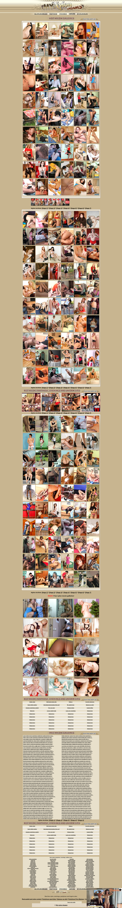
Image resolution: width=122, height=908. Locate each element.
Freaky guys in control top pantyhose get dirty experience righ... (38, 810)
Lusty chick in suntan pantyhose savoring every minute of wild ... (38, 793)
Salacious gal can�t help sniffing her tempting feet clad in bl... (76, 761)
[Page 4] (66, 208)
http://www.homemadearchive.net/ (51, 705)
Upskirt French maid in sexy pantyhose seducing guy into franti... (77, 741)
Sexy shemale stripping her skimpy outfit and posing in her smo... (77, 752)
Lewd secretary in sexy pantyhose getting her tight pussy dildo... (38, 779)
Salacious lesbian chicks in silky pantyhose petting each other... (77, 763)
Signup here (90, 711)
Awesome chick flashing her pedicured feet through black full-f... (38, 785)
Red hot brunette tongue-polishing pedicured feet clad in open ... (38, 761)
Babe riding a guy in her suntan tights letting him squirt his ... (76, 785)
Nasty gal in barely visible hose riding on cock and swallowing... (38, 812)
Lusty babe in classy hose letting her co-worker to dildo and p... (38, 739)
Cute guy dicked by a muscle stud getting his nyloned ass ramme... (77, 794)
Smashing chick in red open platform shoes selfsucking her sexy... (77, 772)
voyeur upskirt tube (51, 711)
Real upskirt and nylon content (31, 899)
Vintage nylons (70, 708)
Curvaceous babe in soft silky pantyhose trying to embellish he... (77, 776)
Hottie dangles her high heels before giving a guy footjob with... (37, 774)
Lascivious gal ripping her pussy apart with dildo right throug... (76, 746)
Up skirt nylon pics (89, 702)
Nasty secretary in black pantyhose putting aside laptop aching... (38, 791)
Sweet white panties (32, 705)
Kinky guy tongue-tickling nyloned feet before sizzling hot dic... (76, 804)
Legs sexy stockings (71, 711)
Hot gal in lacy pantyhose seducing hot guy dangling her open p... (77, 759)
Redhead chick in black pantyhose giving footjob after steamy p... (77, 737)
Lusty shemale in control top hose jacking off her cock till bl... (37, 747)
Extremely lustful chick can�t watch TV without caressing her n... (38, 746)
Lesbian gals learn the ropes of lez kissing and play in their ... (76, 786)
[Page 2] (52, 208)
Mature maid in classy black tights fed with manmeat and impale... (38, 790)
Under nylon (32, 702)
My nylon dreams (61, 905)
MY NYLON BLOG (82, 14)
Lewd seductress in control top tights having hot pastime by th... (77, 771)
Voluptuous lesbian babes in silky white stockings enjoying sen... (77, 790)
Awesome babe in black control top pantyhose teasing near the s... (77, 774)
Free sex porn (51, 708)
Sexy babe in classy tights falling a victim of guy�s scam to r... (76, 778)
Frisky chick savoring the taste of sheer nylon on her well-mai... (76, 796)
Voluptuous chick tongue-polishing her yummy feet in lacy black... (38, 759)
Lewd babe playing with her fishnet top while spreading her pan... (77, 816)
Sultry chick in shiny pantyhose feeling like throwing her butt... (37, 737)
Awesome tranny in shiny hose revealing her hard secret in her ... (38, 763)
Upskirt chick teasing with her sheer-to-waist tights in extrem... (38, 818)
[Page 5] (74, 208)
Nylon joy (32, 711)
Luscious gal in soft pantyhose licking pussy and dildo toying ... (76, 812)
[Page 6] (81, 208)
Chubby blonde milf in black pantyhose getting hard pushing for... (77, 757)
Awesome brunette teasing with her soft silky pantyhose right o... (38, 751)
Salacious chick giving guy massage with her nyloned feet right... (38, 752)
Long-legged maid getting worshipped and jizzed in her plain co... (38, 815)
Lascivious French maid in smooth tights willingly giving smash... (38, 768)
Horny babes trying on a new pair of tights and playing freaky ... (76, 798)
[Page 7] (88, 208)
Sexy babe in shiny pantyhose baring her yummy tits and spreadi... (38, 764)
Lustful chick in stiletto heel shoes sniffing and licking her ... (37, 749)
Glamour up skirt (90, 705)
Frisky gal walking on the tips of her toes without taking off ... (37, 799)
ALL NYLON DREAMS (40, 14)
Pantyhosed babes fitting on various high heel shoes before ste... (77, 764)
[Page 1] (45, 208)
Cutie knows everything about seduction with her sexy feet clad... (38, 788)
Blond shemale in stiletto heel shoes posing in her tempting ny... (76, 793)
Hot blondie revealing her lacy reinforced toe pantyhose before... (77, 788)
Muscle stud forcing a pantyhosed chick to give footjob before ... (38, 804)
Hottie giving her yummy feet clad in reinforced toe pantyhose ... (77, 736)
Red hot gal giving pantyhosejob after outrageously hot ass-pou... (38, 783)
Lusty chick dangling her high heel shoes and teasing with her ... (77, 818)
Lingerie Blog (90, 708)
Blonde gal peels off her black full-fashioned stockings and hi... (76, 806)
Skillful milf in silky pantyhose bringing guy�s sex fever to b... (37, 808)
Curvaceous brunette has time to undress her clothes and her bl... (38, 772)
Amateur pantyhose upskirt (32, 708)
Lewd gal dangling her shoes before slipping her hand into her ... (38, 741)
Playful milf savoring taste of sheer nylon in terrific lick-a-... (75, 739)
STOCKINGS (63, 14)
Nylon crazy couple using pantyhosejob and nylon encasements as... (39, 796)
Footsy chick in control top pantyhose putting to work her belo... (38, 744)
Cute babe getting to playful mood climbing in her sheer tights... (76, 742)
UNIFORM (72, 14)
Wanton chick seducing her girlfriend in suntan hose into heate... (38, 756)
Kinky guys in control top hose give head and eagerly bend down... (77, 751)
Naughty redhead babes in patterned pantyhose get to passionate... (77, 769)
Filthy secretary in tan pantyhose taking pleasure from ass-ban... (77, 810)
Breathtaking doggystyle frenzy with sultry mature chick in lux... (77, 783)
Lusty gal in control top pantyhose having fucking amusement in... (77, 815)
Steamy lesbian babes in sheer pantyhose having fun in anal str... (38, 769)
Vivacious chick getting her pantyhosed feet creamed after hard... (38, 801)
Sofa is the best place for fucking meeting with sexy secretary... (38, 742)
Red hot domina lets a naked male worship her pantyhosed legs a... (39, 754)
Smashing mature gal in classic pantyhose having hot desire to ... (38, 757)
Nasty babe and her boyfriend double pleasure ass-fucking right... (77, 799)
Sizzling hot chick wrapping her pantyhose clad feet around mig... (38, 794)
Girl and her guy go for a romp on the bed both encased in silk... (76, 768)
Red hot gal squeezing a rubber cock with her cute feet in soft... (76, 747)
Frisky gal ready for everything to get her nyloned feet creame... (38, 813)
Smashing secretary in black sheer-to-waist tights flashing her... (77, 754)
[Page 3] (59, 208)
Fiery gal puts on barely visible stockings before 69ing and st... (37, 776)
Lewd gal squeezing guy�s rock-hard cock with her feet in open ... (77, 781)
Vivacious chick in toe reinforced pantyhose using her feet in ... (76, 749)
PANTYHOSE (53, 14)
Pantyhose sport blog (49, 899)
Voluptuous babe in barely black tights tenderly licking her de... (37, 803)
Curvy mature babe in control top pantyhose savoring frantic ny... (77, 791)
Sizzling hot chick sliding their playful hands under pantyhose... (76, 779)
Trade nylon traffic (71, 902)
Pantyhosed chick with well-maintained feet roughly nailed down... (77, 813)
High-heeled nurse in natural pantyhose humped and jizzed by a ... (38, 781)
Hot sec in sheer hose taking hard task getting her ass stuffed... (38, 798)
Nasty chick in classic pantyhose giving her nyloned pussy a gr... (77, 766)
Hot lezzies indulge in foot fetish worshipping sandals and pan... (76, 801)
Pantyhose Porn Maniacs (76, 899)
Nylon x (70, 702)
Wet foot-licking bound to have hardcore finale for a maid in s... (37, 766)
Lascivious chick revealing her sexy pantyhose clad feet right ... (77, 803)
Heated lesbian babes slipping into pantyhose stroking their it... (76, 744)
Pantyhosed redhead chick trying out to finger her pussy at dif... (76, 808)
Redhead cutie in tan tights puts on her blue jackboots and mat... (38, 816)
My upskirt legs (70, 705)
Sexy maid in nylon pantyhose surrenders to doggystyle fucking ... (38, 786)
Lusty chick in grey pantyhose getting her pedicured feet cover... (38, 736)
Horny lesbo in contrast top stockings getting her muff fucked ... (77, 756)
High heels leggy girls (51, 702)
